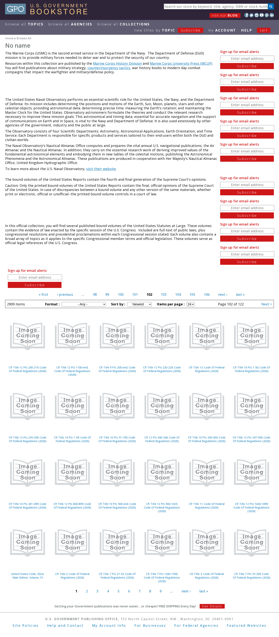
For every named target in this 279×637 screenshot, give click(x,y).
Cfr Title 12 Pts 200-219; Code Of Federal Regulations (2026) (27, 369)
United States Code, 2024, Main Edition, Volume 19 (27, 575)
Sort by (117, 304)
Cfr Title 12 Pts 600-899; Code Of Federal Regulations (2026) (72, 505)
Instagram (256, 15)
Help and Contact (65, 625)
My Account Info (109, 625)
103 (163, 294)
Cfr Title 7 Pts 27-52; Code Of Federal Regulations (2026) (117, 575)
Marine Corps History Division (117, 63)
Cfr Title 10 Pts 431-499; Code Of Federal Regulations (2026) (27, 505)
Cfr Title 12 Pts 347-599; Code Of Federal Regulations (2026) (251, 439)
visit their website (101, 168)
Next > (266, 304)
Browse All (24, 24)
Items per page (170, 304)
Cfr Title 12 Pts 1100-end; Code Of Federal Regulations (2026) (72, 371)
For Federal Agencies (196, 625)
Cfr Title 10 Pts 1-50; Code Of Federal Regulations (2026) (251, 369)
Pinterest (267, 15)
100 (121, 294)
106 (207, 294)
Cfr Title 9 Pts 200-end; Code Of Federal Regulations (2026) (117, 369)
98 (95, 294)
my (222, 30)
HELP (246, 30)
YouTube (261, 15)
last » (240, 294)
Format (52, 304)
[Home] (48, 13)
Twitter (251, 15)
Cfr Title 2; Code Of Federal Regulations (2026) (72, 575)
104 (178, 294)
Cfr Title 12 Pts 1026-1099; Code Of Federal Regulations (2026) (251, 507)
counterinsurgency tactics (108, 67)
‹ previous (65, 294)
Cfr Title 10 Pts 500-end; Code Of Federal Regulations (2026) (117, 505)
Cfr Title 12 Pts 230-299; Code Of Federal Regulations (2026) (27, 439)
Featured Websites (246, 625)
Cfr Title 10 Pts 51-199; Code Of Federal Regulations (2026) (117, 439)
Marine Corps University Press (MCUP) (181, 63)
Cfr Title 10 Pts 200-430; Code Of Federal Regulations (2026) (206, 439)
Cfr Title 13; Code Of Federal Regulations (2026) (207, 369)
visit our (225, 15)
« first (43, 294)
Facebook (246, 15)
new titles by (167, 30)
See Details (212, 606)
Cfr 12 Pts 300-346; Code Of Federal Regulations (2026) (161, 439)
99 (107, 294)
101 (135, 294)
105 (192, 294)
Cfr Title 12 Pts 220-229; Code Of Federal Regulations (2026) (162, 369)
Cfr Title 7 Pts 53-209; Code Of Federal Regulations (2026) (251, 575)
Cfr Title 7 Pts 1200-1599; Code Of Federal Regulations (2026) (162, 577)
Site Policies (26, 625)
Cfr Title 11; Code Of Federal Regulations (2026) (207, 505)
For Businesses (150, 625)
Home (9, 38)
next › (222, 294)
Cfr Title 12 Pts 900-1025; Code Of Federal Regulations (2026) (162, 507)
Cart (264, 30)
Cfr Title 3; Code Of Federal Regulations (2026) (207, 575)
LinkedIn (272, 15)
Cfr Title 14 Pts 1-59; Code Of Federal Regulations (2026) (72, 439)
